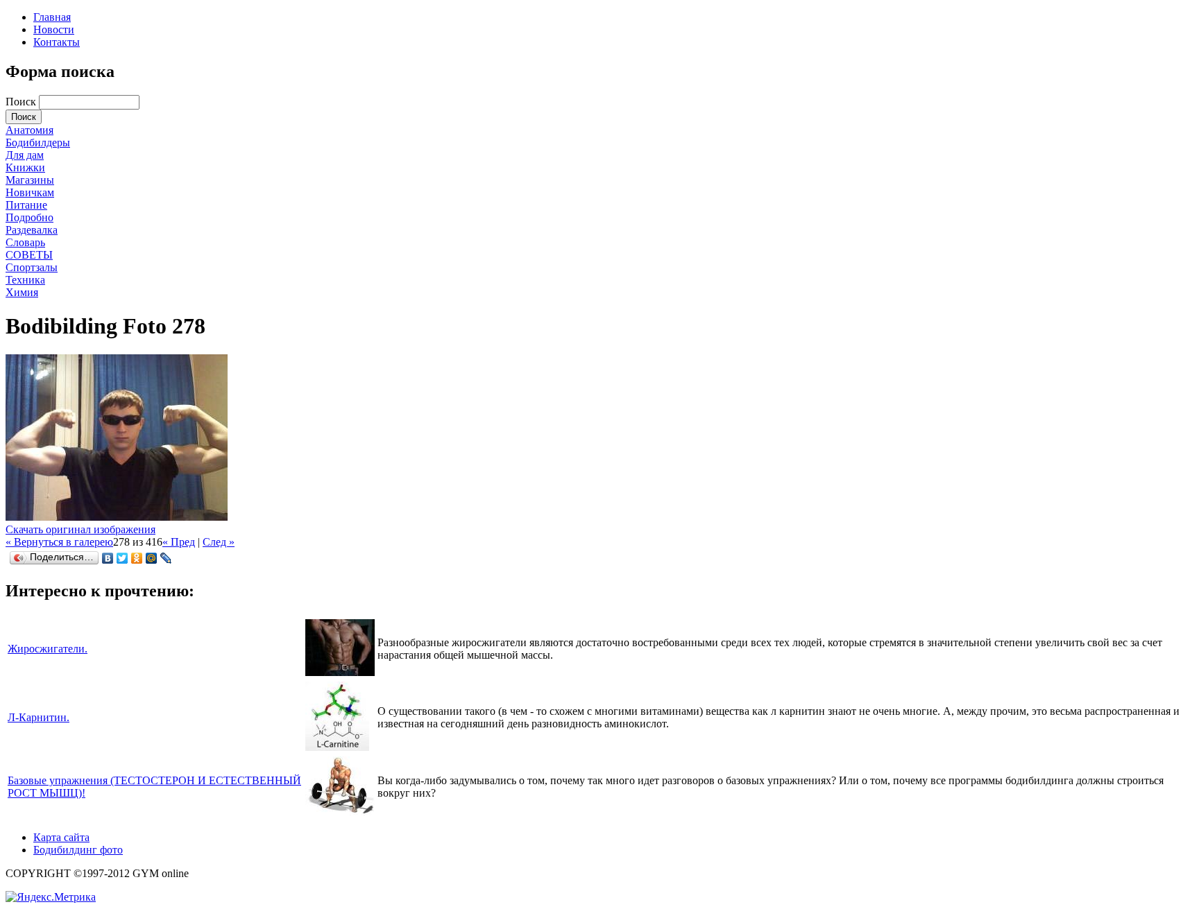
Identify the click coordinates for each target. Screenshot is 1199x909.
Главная (52, 17)
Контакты (56, 42)
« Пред (178, 542)
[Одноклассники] (137, 558)
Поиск (22, 101)
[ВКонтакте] (108, 558)
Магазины (30, 180)
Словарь (25, 242)
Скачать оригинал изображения (80, 529)
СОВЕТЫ (29, 255)
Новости (53, 29)
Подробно (29, 217)
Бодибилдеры (38, 142)
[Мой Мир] (151, 558)
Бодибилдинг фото (78, 850)
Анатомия (29, 130)
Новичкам (30, 192)
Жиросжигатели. (47, 649)
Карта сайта (61, 837)
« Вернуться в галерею (59, 542)
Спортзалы (32, 267)
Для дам (25, 155)
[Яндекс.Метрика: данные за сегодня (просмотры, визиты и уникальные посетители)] (51, 897)
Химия (22, 292)
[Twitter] (122, 558)
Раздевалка (32, 230)
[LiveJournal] (166, 558)
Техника (25, 280)
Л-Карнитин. (38, 717)
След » (219, 542)
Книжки (25, 167)
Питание (26, 205)
